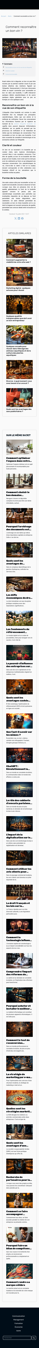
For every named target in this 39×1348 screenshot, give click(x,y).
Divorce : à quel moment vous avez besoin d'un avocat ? (19, 382)
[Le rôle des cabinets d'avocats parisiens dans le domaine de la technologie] (19, 789)
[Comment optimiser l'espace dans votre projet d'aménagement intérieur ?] (19, 447)
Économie (19, 1327)
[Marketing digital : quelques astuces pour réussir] (19, 276)
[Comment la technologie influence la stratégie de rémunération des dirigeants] (19, 926)
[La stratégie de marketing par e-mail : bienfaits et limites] (19, 1063)
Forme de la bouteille (11, 74)
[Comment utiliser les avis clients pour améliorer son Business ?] (19, 858)
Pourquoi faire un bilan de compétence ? (18, 1248)
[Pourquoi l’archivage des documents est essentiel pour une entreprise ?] (19, 515)
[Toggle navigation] (4, 4)
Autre (10, 16)
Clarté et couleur (10, 71)
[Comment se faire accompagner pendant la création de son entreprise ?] (19, 1200)
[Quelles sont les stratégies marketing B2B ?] (19, 1097)
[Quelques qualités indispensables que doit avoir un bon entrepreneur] (19, 304)
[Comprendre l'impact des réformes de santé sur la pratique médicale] (19, 960)
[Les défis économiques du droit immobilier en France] (19, 584)
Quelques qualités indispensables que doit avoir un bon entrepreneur (19, 318)
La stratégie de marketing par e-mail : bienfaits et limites (19, 1077)
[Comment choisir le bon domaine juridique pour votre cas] (19, 481)
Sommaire (8, 64)
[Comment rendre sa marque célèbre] (19, 1271)
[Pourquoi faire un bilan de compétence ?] (19, 1235)
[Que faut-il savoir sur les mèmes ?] (19, 721)
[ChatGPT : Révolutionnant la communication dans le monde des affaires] (19, 755)
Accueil (3, 16)
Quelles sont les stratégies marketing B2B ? (19, 1111)
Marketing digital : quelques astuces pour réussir (18, 289)
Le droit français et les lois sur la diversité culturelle (18, 906)
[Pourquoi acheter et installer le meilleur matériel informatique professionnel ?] (19, 995)
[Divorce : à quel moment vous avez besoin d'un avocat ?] (19, 369)
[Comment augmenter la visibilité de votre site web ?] (19, 248)
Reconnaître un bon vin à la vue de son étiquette (18, 67)
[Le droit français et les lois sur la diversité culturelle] (19, 892)
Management (18, 1320)
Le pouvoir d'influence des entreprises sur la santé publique (19, 666)
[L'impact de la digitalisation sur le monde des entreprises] (19, 824)
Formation (18, 1323)
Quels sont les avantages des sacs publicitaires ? (19, 410)
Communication (18, 1316)
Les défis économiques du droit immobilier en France (19, 598)
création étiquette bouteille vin (25, 124)
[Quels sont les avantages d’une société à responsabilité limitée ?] (19, 1132)
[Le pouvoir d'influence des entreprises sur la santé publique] (19, 652)
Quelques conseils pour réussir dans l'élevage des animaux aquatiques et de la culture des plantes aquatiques (18, 350)
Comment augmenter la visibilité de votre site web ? (18, 261)
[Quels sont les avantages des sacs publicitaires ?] (19, 397)
